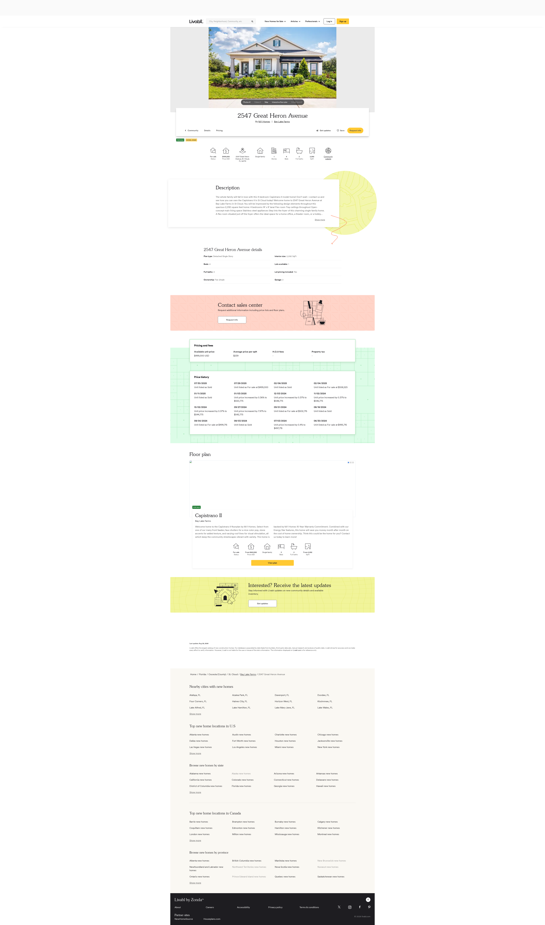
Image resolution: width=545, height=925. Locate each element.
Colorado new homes (242, 779)
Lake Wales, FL (325, 707)
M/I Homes (264, 121)
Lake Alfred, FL (197, 707)
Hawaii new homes (326, 786)
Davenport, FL (282, 695)
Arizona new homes (284, 773)
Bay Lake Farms (282, 121)
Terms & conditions (309, 907)
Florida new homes (241, 786)
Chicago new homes (327, 734)
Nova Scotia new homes (287, 867)
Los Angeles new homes (244, 747)
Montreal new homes (328, 834)
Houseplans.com (212, 919)
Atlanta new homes (199, 734)
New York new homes (328, 747)
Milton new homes (241, 834)
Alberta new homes (199, 860)
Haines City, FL (239, 701)
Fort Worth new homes (243, 741)
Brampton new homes (243, 821)
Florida (202, 674)
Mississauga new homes (287, 834)
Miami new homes (284, 747)
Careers (210, 907)
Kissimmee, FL (324, 701)
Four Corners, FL (198, 701)
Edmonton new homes (243, 828)
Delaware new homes (327, 779)
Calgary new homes (327, 821)
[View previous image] (179, 70)
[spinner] (252, 21)
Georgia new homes (284, 786)
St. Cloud (233, 674)
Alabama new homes (200, 773)
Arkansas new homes (327, 773)
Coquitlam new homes (200, 828)
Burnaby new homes (285, 821)
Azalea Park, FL (240, 695)
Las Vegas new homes (200, 747)
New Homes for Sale (274, 21)
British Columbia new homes (246, 860)
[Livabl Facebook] (359, 907)
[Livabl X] (339, 907)
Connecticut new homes (286, 779)
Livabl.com (297, 650)
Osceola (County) (217, 674)
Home (193, 674)
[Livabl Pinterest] (369, 907)
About (178, 907)
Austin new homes (241, 734)
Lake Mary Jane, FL (285, 707)
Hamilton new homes (285, 828)
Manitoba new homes (286, 860)
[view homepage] (196, 21)
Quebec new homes (285, 876)
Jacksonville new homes (329, 741)
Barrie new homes (198, 821)
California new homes (200, 779)
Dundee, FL (323, 695)
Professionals (311, 21)
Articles (294, 21)
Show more (320, 220)
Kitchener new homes (328, 828)
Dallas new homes (198, 741)
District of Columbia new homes (205, 786)
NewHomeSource (184, 919)
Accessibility (243, 907)
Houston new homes (285, 741)
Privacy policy (275, 907)
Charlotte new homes (286, 734)
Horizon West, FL (283, 701)
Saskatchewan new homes (330, 876)
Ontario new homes (199, 876)
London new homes (199, 834)
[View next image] (365, 70)
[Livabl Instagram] (349, 907)
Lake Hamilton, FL (241, 707)
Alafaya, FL (195, 695)
